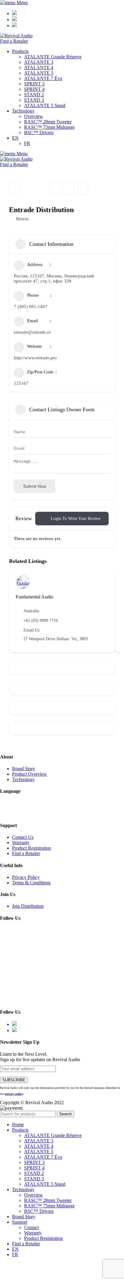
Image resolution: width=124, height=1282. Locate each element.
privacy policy (14, 1093)
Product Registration (31, 848)
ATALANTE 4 (38, 67)
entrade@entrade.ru (32, 332)
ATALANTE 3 (38, 62)
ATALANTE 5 (38, 73)
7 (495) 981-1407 (30, 306)
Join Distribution (28, 906)
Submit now (34, 486)
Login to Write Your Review (76, 518)
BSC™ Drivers (39, 132)
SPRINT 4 (34, 89)
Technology (23, 779)
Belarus (22, 219)
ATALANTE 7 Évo (43, 78)
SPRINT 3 (34, 83)
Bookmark (55, 188)
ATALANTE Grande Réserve (53, 56)
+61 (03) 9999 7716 (40, 620)
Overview (33, 116)
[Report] (82, 188)
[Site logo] (16, 35)
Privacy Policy (26, 877)
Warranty (20, 842)
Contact (31, 1227)
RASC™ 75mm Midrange (49, 127)
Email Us (31, 630)
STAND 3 (34, 100)
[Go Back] (14, 188)
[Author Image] (23, 582)
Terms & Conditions (31, 882)
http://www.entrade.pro (35, 357)
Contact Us (22, 837)
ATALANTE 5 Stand (44, 105)
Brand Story (23, 768)
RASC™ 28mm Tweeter (48, 121)
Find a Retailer (14, 41)
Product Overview (29, 774)
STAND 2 (34, 94)
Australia (31, 611)
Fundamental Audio (34, 596)
